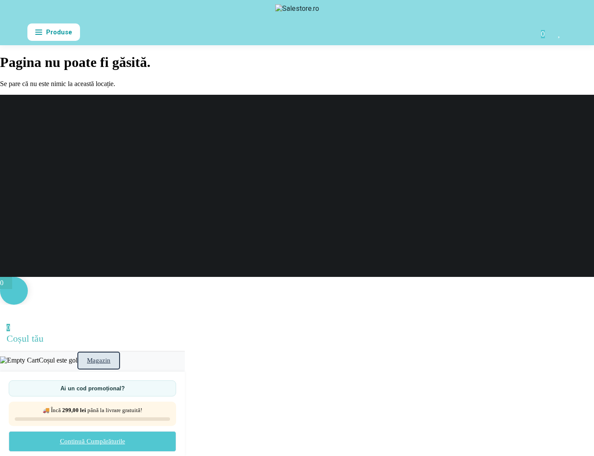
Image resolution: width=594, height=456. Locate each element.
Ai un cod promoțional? (92, 388)
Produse (59, 32)
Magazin (98, 360)
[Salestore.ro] (297, 12)
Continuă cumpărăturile (92, 441)
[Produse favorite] (560, 32)
